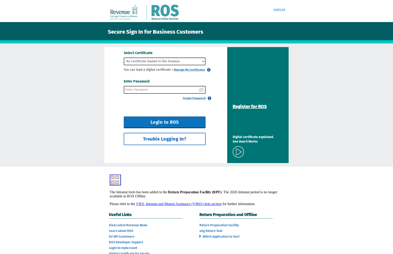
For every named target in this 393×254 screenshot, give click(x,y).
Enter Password (137, 81)
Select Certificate (138, 53)
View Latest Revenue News (128, 225)
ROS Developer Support (126, 242)
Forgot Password (194, 98)
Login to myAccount (123, 248)
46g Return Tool (210, 231)
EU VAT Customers (121, 237)
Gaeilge (279, 10)
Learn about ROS (121, 231)
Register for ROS (250, 106)
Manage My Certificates (189, 69)
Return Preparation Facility (219, 225)
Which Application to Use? (221, 237)
